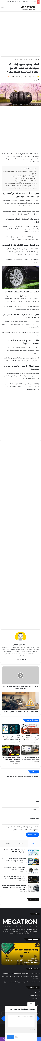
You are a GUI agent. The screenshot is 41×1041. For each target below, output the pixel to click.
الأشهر (21, 843)
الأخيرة (34, 843)
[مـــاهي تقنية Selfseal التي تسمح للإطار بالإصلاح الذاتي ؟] (30, 750)
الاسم (37, 801)
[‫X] (20, 659)
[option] (20, 954)
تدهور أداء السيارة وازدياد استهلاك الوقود (23, 176)
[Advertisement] (20, 33)
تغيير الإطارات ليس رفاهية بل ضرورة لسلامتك (22, 188)
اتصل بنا (36, 992)
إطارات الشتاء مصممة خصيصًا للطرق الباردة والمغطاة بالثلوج (19, 172)
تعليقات (7, 843)
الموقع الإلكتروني (34, 818)
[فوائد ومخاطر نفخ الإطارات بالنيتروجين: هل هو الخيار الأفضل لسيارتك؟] (11, 750)
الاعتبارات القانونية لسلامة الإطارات (25, 181)
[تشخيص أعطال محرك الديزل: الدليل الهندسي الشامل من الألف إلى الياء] (33, 879)
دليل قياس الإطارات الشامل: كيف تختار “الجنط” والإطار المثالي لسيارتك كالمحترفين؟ (30, 738)
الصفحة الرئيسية (33, 998)
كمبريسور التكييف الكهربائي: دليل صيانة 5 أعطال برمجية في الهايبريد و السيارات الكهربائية (14, 887)
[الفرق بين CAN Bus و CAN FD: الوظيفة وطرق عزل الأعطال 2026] (33, 852)
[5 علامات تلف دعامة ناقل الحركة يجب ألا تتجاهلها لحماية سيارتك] (33, 870)
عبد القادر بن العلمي (31, 77)
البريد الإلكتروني (34, 810)
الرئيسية (35, 59)
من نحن (36, 1005)
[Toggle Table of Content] (35, 168)
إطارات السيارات (17, 59)
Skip (16, 1037)
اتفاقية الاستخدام (33, 995)
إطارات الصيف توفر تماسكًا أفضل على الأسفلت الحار (20, 183)
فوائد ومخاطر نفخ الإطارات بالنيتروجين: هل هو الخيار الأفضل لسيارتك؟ (11, 759)
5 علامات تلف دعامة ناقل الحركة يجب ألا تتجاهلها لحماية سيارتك (19, 2)
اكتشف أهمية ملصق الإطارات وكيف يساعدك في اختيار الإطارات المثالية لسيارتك (11, 738)
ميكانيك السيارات (27, 59)
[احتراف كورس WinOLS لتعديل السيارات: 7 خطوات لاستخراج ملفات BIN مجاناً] (33, 861)
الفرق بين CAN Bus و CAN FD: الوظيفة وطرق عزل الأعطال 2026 (20, 973)
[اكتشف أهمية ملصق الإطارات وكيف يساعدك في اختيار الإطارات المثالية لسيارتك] (11, 729)
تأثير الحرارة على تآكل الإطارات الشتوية (25, 178)
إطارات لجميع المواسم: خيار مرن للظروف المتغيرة (21, 186)
